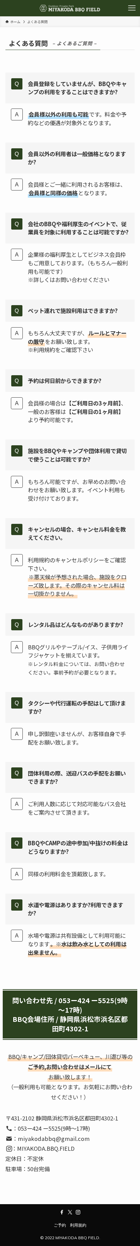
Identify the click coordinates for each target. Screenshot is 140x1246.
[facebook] (62, 1212)
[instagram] (78, 1212)
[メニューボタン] (132, 8)
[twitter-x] (70, 1212)
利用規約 (78, 1225)
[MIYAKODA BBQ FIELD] (70, 8)
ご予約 (60, 1225)
